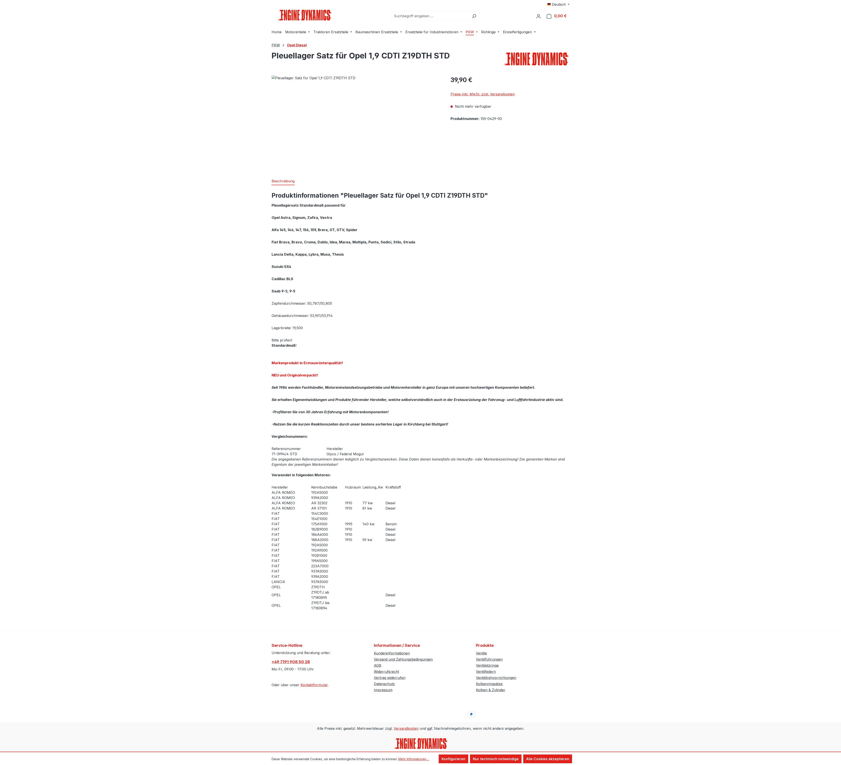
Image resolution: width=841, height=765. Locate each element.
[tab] (283, 181)
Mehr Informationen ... (413, 759)
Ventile (481, 653)
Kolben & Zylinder (490, 690)
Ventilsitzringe (487, 665)
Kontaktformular (314, 685)
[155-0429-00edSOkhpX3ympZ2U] (357, 122)
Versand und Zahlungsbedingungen (403, 659)
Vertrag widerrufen (389, 677)
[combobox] (430, 16)
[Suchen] (474, 16)
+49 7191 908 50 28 (291, 661)
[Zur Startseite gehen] (304, 15)
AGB (377, 665)
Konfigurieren (453, 759)
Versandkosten (406, 728)
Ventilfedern (486, 671)
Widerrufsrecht (386, 671)
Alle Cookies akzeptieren (547, 759)
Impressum (383, 690)
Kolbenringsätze (489, 684)
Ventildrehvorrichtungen (496, 677)
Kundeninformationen (392, 653)
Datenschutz (384, 684)
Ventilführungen (489, 659)
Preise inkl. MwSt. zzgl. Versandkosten (483, 94)
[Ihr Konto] (538, 16)
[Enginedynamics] (536, 59)
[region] (356, 122)
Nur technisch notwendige (496, 759)
